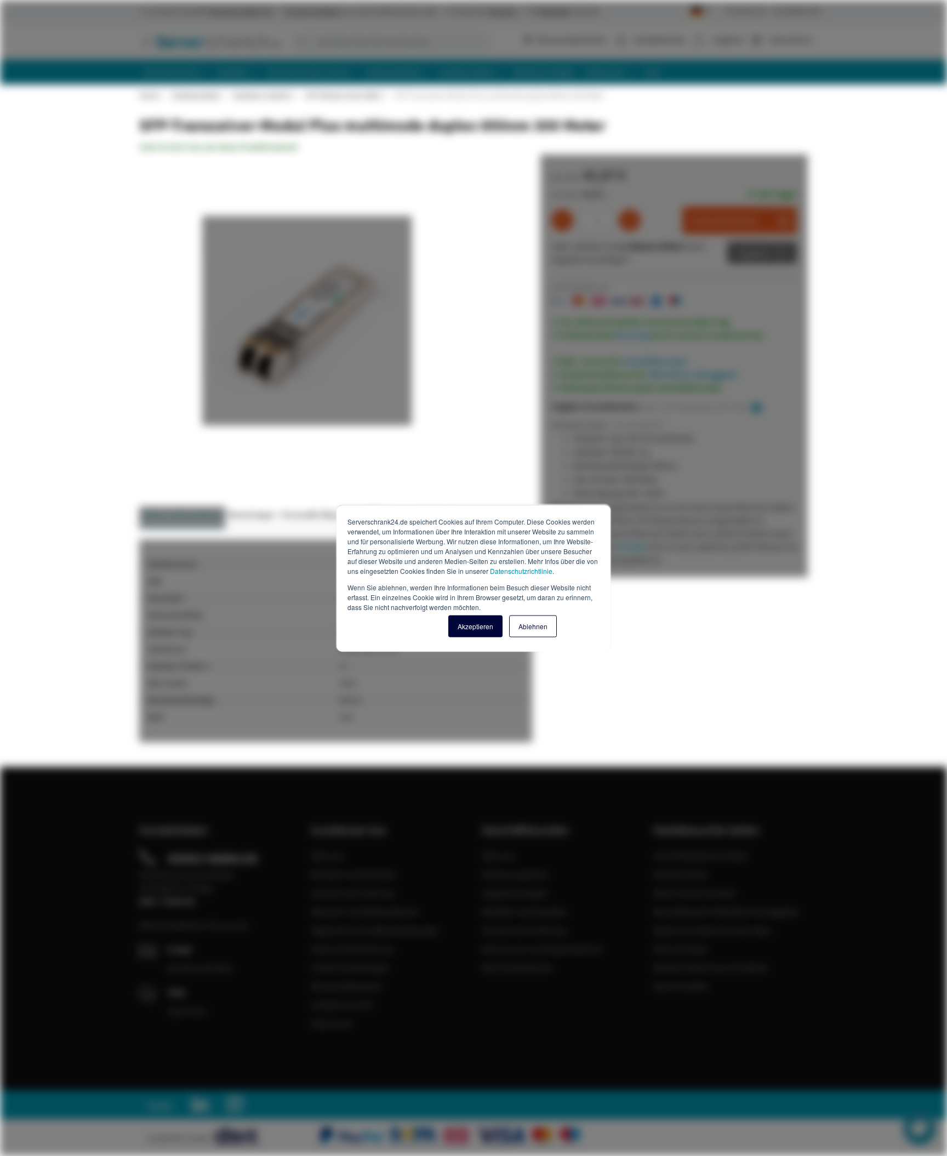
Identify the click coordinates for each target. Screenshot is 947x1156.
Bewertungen (252, 514)
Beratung (632, 334)
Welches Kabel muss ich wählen (711, 967)
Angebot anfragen (515, 892)
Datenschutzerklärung (352, 948)
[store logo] (210, 41)
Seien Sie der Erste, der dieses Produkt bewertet (218, 147)
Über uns (327, 855)
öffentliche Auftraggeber (693, 374)
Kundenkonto (659, 39)
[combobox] (391, 42)
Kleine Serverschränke (694, 892)
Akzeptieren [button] (475, 625)
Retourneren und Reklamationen (542, 948)
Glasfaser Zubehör (262, 95)
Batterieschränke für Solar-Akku (712, 930)
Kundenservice (746, 11)
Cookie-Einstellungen (350, 967)
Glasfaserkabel (196, 95)
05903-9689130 (213, 858)
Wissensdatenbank (571, 39)
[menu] (477, 72)
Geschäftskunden (798, 11)
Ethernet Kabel (680, 948)
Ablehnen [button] (532, 625)
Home (149, 95)
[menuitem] (175, 72)
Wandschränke (681, 874)
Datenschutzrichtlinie (521, 570)
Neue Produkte (681, 986)
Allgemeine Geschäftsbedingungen (375, 930)
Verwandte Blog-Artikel (328, 514)
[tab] (182, 517)
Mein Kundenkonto (517, 967)
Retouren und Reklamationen (365, 911)
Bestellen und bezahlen (354, 874)
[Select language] (701, 12)
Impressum (331, 1023)
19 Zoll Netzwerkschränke (700, 855)
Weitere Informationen (182, 514)
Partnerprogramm (515, 874)
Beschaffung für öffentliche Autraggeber (726, 911)
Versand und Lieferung (353, 892)
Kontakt (630, 546)
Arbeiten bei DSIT (343, 1004)
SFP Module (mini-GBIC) (343, 95)
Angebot (753, 252)
